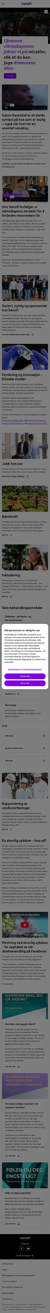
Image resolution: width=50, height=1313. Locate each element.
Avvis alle (25, 683)
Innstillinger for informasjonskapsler (25, 669)
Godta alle (25, 676)
